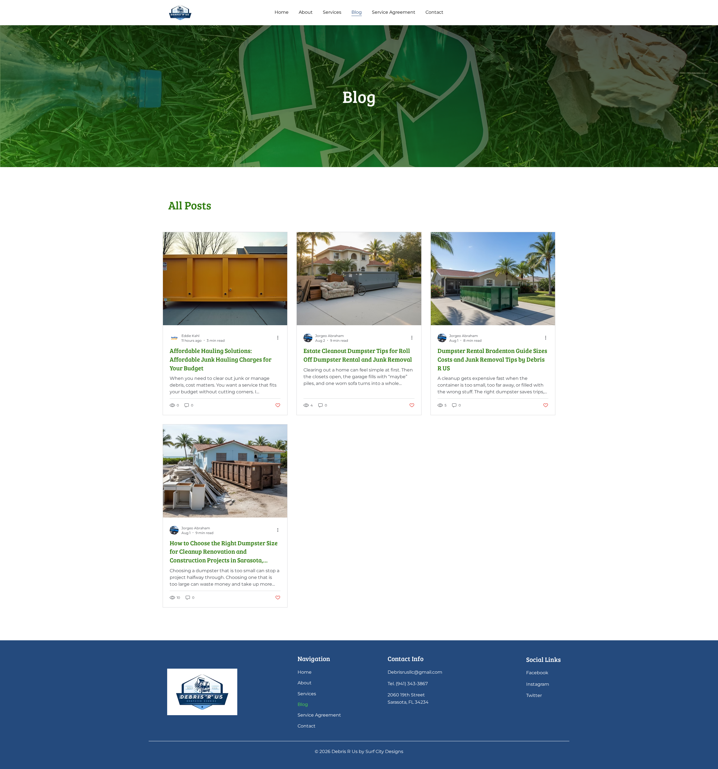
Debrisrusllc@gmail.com (415, 672)
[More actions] (279, 337)
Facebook (537, 672)
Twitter (534, 695)
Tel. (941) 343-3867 (408, 683)
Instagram (537, 684)
